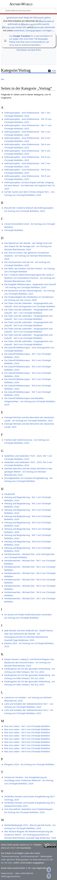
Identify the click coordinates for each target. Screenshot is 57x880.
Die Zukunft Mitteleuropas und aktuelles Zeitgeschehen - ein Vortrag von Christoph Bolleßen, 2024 (29, 401)
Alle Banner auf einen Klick (28, 50)
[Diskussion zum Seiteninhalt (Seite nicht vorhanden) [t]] (8, 77)
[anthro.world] (28, 24)
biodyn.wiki (21, 27)
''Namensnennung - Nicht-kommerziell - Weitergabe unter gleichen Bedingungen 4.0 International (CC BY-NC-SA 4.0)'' (27, 859)
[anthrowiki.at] (46, 21)
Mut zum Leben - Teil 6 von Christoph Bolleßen (27, 742)
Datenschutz (7, 873)
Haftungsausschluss (10, 876)
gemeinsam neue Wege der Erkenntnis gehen (28, 17)
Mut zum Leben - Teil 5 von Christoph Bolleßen (27, 738)
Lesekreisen (18, 30)
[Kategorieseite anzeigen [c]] (2, 77)
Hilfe (53, 70)
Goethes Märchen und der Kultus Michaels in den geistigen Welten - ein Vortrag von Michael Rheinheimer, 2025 (28, 471)
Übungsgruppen (33, 30)
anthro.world (42, 24)
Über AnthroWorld (24, 873)
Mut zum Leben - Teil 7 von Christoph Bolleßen (27, 745)
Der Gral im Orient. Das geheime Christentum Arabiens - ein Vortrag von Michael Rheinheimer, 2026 (28, 255)
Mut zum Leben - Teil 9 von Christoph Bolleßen (27, 751)
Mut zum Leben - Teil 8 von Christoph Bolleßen (27, 748)
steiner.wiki (50, 27)
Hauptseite (9, 494)
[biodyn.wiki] (8, 27)
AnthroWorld (20, 4)
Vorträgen (47, 30)
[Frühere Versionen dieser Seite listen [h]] (47, 77)
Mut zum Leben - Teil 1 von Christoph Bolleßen (27, 726)
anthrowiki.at (14, 24)
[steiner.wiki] (37, 27)
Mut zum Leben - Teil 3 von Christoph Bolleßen (27, 732)
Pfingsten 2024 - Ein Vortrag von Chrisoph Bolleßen (29, 764)
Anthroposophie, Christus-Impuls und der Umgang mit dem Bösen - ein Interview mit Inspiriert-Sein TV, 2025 (29, 185)
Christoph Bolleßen (13, 230)
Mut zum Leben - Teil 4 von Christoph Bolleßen (27, 735)
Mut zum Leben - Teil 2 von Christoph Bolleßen (27, 729)
